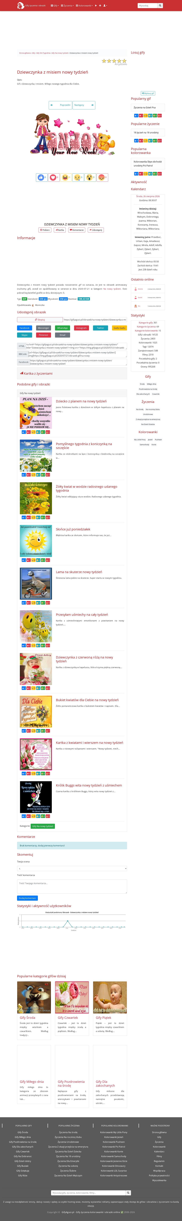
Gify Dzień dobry (23, 1161)
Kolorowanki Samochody (113, 1156)
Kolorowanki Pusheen (114, 1141)
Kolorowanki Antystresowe (113, 1175)
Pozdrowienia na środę (148, 389)
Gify (55, 5)
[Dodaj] (100, 6)
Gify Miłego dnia (32, 1081)
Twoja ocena (23, 861)
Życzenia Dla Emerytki (68, 1161)
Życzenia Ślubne (68, 1170)
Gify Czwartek (68, 1017)
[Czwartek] (72, 997)
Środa (142, 384)
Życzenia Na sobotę (68, 1165)
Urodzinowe (148, 414)
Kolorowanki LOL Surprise (114, 1170)
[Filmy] (96, 6)
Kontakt (159, 1165)
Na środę (139, 409)
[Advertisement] (91, 29)
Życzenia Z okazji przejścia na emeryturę (68, 1146)
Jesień (150, 439)
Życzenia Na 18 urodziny (68, 1156)
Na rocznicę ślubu (153, 409)
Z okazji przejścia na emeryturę (148, 419)
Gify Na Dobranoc (23, 1156)
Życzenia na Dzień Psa (145, 107)
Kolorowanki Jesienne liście (113, 1161)
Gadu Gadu (119, 327)
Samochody (144, 444)
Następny (79, 105)
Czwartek (155, 394)
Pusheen (158, 439)
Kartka (61, 230)
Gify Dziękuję (22, 1170)
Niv (139, 306)
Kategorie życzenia (146, 326)
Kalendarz (159, 1151)
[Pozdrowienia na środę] (72, 1061)
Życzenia (67, 5)
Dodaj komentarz (27, 898)
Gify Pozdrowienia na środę (71, 1083)
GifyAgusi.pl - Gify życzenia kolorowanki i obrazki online (91, 1212)
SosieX (140, 297)
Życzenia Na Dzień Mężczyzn (68, 1175)
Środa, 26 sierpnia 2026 (148, 196)
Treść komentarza (26, 875)
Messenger (43, 327)
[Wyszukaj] (160, 5)
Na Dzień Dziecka (148, 424)
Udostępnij (97, 230)
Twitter (100, 327)
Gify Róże (22, 1175)
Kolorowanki (84, 5)
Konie (154, 444)
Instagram (81, 327)
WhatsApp (62, 327)
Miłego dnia (151, 384)
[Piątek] (110, 997)
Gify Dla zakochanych (105, 1083)
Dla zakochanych (143, 394)
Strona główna (159, 1132)
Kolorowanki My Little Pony (113, 1132)
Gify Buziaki (22, 1165)
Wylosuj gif (149, 93)
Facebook (24, 327)
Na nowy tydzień (112, 288)
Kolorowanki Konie (113, 1151)
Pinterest (43, 335)
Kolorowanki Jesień (113, 1137)
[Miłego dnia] (34, 1061)
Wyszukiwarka (159, 1180)
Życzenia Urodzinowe (68, 1141)
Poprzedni (65, 105)
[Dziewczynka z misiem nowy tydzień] (72, 134)
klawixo (140, 289)
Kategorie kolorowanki (146, 330)
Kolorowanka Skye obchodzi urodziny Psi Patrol (148, 163)
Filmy (159, 1156)
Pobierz (46, 230)
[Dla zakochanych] (110, 1061)
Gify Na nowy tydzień (42, 826)
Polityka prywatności (159, 1175)
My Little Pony (140, 439)
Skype (24, 335)
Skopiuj (41, 319)
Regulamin (159, 1161)
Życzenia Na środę (68, 1132)
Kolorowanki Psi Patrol (113, 1146)
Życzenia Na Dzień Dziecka (68, 1151)
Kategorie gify (146, 322)
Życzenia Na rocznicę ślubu (68, 1137)
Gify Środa (27, 1017)
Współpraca (159, 1170)
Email (62, 335)
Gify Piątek (103, 1017)
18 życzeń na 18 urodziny (146, 132)
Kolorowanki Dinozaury (113, 1165)
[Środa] (34, 997)
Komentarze (78, 230)
